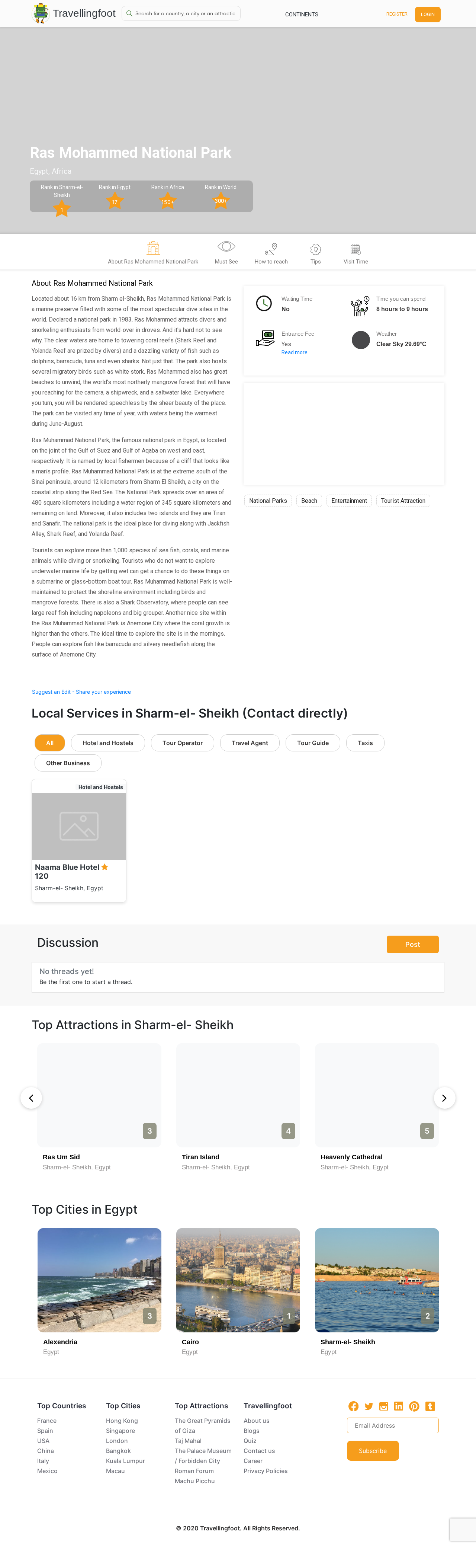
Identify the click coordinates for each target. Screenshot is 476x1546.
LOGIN (428, 14)
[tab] (153, 254)
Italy (43, 1460)
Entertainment (349, 500)
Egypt (51, 1351)
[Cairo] (238, 1280)
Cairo (190, 1342)
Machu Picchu (195, 1481)
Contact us (259, 1450)
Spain (45, 1430)
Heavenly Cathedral (352, 1157)
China (45, 1450)
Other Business (68, 763)
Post (412, 944)
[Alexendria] (99, 1280)
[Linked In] (399, 1406)
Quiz (250, 1440)
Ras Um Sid (61, 1157)
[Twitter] (369, 1405)
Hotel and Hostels (108, 743)
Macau (115, 1471)
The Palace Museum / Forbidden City (203, 1455)
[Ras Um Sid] (99, 1095)
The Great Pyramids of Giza (203, 1425)
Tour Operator (183, 743)
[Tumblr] (430, 1406)
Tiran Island (200, 1157)
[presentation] (31, 1098)
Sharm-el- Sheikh (348, 1342)
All (50, 743)
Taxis (365, 743)
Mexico (47, 1471)
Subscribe (373, 1450)
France (47, 1420)
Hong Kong (122, 1420)
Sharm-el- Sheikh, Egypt (77, 1167)
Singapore (120, 1430)
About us (257, 1420)
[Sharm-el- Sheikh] (377, 1280)
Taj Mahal (188, 1440)
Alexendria (60, 1342)
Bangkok (118, 1450)
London (117, 1440)
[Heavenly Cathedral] (377, 1095)
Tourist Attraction (403, 500)
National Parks (268, 500)
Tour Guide (313, 743)
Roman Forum (194, 1471)
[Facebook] (353, 1406)
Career (253, 1460)
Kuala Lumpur (125, 1460)
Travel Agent (250, 743)
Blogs (252, 1430)
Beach (309, 500)
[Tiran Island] (238, 1095)
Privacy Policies (266, 1471)
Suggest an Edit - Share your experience (81, 692)
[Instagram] (384, 1406)
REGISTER (397, 14)
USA (43, 1440)
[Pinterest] (414, 1406)
